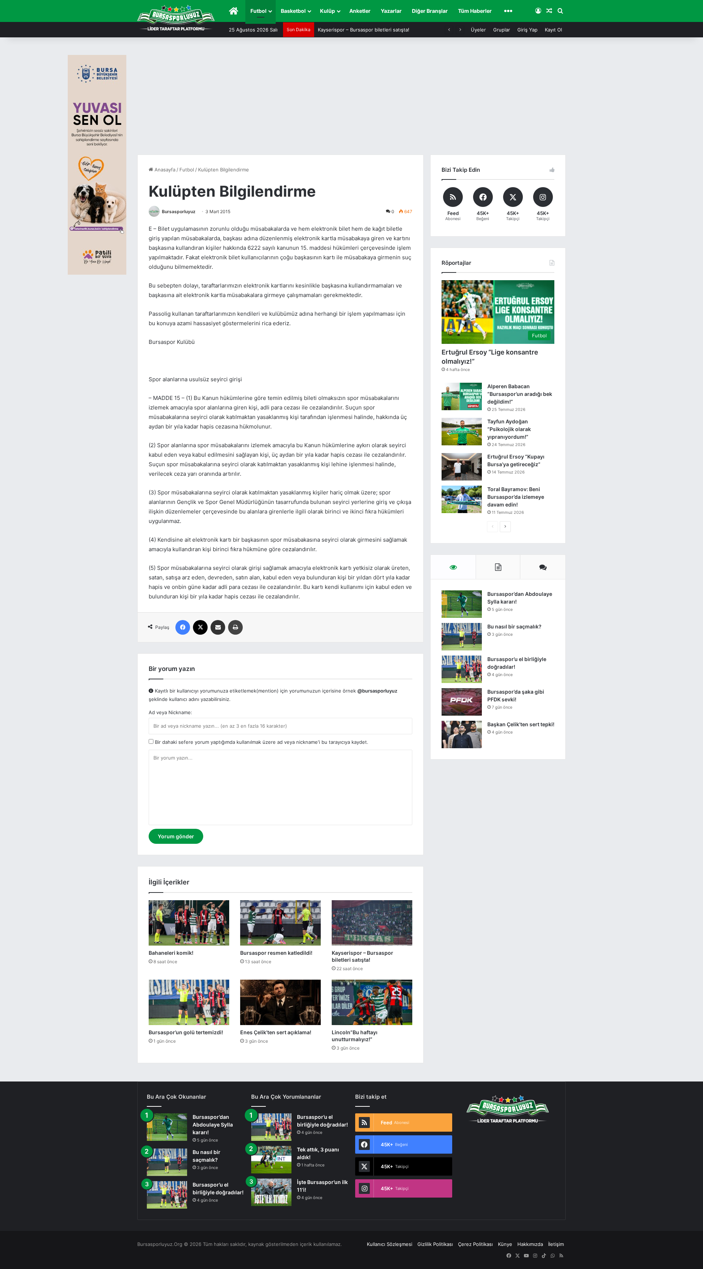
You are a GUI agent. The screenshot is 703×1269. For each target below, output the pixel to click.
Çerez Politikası (475, 1244)
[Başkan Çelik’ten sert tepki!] (462, 734)
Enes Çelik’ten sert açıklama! (275, 1032)
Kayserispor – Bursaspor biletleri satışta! (363, 30)
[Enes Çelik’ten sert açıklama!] (280, 1002)
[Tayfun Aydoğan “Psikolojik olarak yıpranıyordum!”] (462, 431)
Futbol (258, 11)
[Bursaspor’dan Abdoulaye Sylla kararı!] (462, 604)
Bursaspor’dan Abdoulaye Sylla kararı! (213, 1124)
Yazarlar (391, 11)
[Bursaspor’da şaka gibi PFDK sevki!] (462, 702)
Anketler (360, 11)
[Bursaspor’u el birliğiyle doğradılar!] (462, 669)
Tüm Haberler (475, 11)
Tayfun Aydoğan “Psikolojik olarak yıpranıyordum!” (509, 429)
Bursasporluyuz (179, 211)
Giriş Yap (527, 30)
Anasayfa (164, 169)
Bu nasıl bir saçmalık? (514, 626)
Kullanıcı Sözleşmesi (389, 1244)
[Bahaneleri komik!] (189, 923)
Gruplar (501, 30)
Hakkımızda (530, 1244)
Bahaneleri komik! (171, 953)
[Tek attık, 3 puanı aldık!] (271, 1159)
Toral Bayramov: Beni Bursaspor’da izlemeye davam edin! (515, 497)
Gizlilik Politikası (435, 1244)
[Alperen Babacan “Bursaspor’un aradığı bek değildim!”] (462, 396)
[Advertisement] (351, 99)
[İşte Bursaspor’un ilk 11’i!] (271, 1192)
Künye (505, 1244)
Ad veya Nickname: (170, 712)
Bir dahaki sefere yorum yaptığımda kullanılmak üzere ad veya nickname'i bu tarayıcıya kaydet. (260, 742)
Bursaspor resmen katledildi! (276, 953)
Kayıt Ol (553, 30)
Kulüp (327, 11)
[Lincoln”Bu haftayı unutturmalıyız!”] (372, 1002)
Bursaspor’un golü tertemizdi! (186, 1032)
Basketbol (293, 11)
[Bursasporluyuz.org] (176, 17)
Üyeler (478, 30)
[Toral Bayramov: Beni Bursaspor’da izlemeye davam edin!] (462, 499)
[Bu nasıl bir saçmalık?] (462, 636)
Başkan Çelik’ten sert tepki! (520, 724)
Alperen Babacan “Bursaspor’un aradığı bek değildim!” (519, 394)
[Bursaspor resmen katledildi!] (280, 923)
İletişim (556, 1244)
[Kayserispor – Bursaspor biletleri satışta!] (372, 923)
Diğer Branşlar (430, 11)
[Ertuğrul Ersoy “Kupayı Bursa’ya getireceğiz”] (462, 466)
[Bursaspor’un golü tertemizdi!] (189, 1002)
